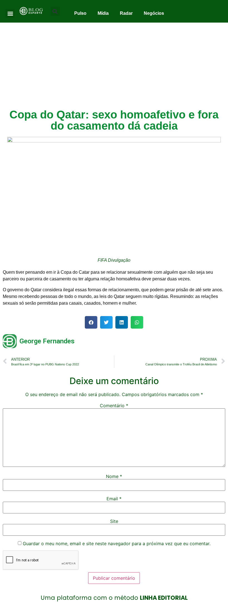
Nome (114, 476)
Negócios (154, 13)
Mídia (103, 13)
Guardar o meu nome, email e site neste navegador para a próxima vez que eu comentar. (116, 543)
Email (114, 498)
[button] (10, 13)
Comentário (114, 405)
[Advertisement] (114, 64)
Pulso (80, 13)
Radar (126, 13)
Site (114, 521)
